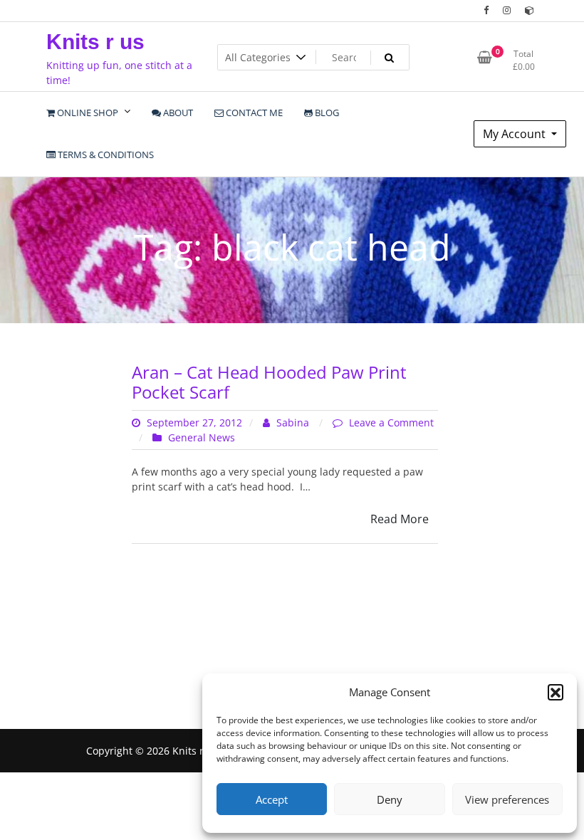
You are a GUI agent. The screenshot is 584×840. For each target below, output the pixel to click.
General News (201, 437)
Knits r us (95, 41)
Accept (272, 799)
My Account (515, 134)
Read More (399, 519)
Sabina (292, 422)
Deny (389, 799)
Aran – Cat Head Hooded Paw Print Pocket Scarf (269, 382)
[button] (555, 692)
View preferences (507, 799)
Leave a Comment (391, 422)
